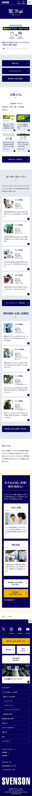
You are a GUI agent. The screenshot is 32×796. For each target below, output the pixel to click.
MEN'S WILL (5, 762)
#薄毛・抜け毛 (5, 106)
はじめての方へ (6, 687)
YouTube (28, 633)
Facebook (19, 633)
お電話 (18, 3)
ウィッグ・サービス (8, 701)
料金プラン (5, 723)
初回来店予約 (23, 3)
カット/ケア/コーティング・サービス (12, 709)
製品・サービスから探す (9, 696)
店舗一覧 (4, 732)
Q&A (3, 736)
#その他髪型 (21, 106)
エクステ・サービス (8, 705)
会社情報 (4, 755)
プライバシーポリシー (7, 749)
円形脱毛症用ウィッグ (7, 766)
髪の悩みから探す (8, 714)
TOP (3, 616)
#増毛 (15, 106)
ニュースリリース (6, 741)
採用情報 (4, 752)
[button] (29, 2)
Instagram (11, 633)
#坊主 (11, 106)
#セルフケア (4, 109)
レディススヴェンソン (7, 769)
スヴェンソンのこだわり (8, 727)
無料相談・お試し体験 (7, 718)
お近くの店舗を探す (9, 600)
